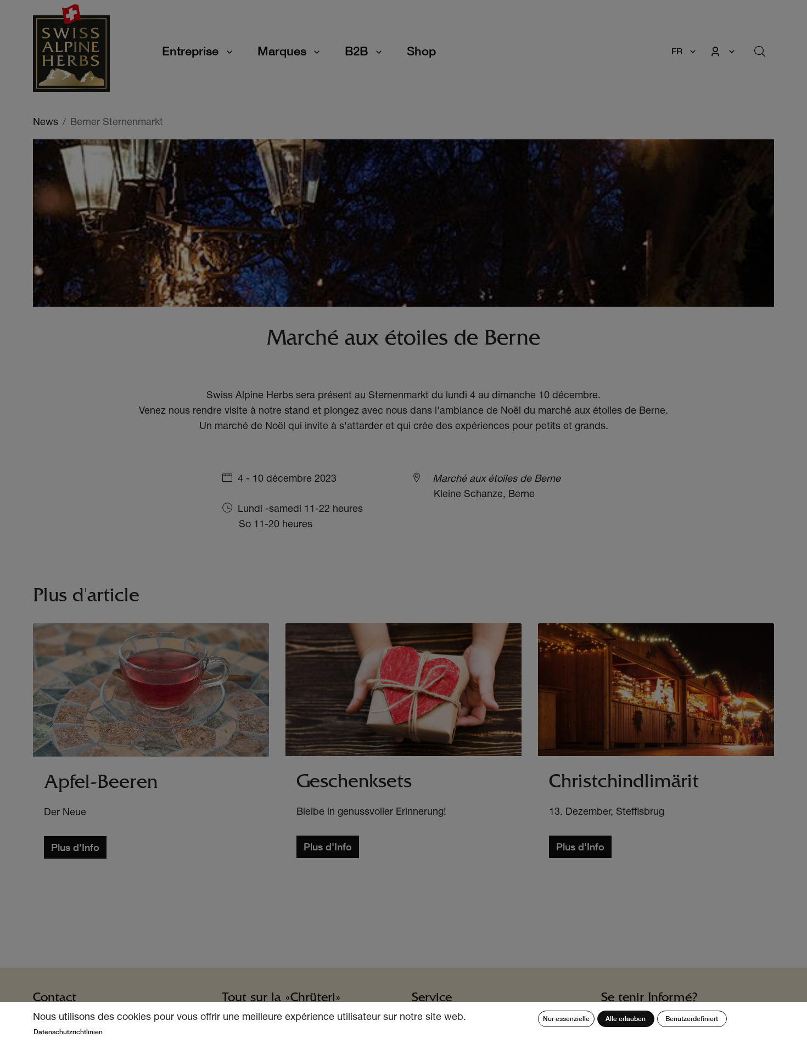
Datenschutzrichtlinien (68, 1032)
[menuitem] (421, 51)
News (45, 123)
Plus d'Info (75, 847)
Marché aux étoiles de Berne (497, 479)
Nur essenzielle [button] (566, 1018)
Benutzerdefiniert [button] (691, 1018)
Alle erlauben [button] (626, 1018)
